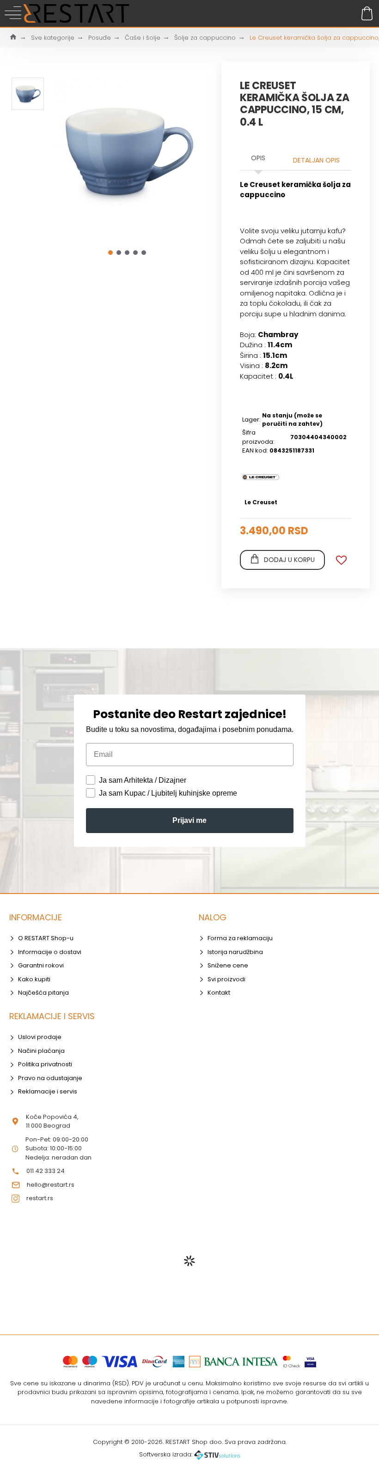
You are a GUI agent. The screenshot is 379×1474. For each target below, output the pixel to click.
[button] (110, 252)
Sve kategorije (52, 37)
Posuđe (99, 37)
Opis (258, 158)
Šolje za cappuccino (205, 37)
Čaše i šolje (142, 37)
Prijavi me (189, 820)
